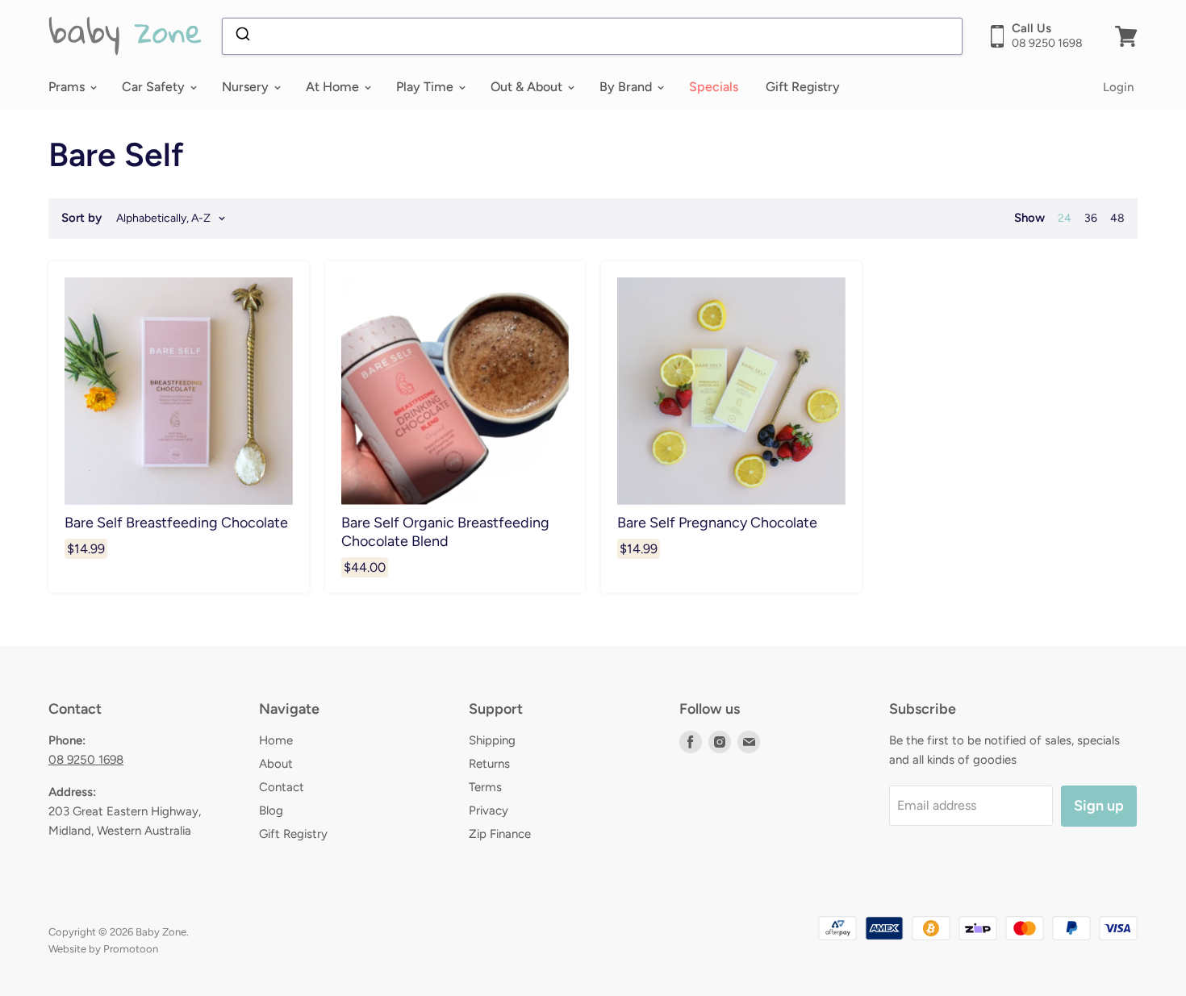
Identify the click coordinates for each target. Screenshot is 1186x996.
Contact (281, 787)
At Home (334, 86)
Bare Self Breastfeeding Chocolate (176, 522)
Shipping (492, 740)
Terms (485, 787)
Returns (489, 763)
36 (1090, 218)
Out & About (528, 86)
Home (276, 740)
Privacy (488, 810)
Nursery (247, 86)
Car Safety (155, 86)
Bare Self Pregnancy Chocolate (717, 522)
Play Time (426, 86)
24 (1064, 218)
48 (1117, 218)
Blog (271, 810)
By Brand (627, 86)
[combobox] (592, 36)
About (276, 763)
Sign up (1099, 806)
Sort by (81, 218)
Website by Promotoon (103, 949)
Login (1118, 87)
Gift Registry (803, 86)
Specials (713, 86)
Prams (68, 86)
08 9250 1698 (85, 759)
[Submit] (242, 36)
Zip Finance (500, 834)
